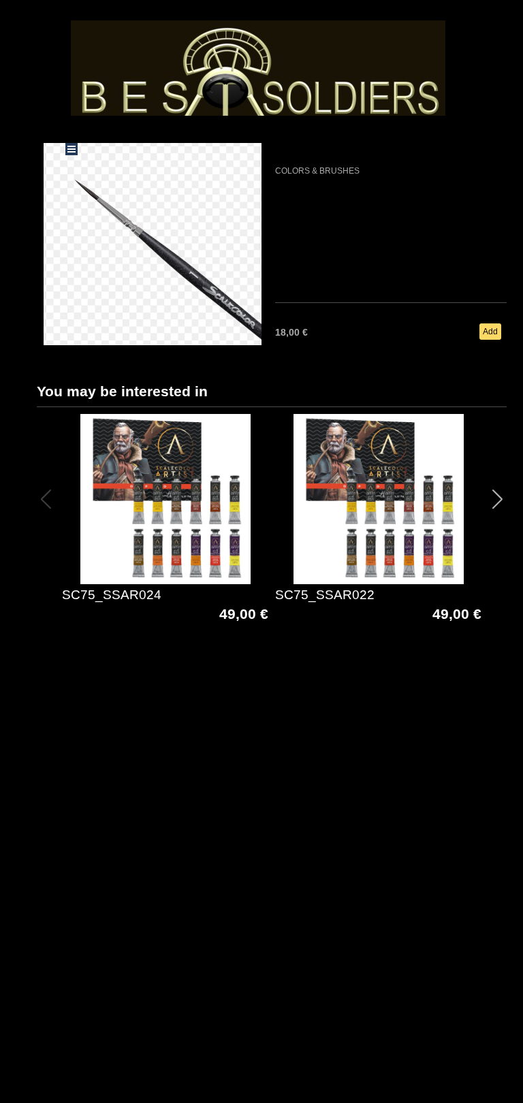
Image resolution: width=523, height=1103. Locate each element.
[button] (497, 499)
